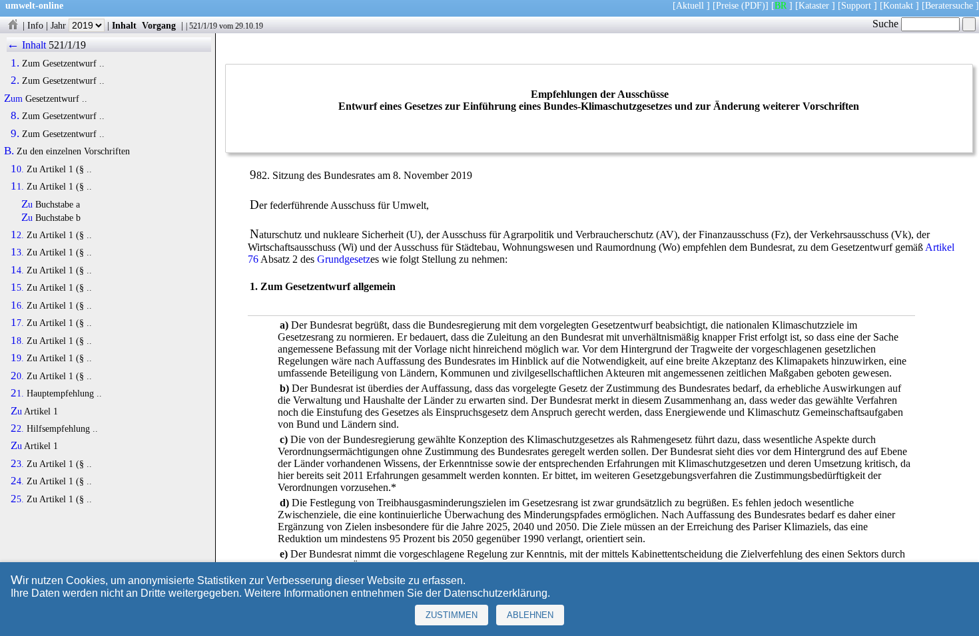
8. (15, 115)
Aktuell (690, 5)
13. (17, 252)
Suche (886, 23)
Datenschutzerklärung (495, 593)
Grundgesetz (343, 259)
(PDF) (753, 5)
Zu (27, 204)
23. (17, 463)
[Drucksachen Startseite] (12, 25)
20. (17, 376)
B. (9, 151)
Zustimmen (452, 615)
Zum (13, 98)
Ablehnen (530, 615)
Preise (727, 5)
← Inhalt (26, 45)
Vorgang (158, 25)
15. (17, 287)
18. (17, 340)
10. (17, 169)
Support (856, 5)
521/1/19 (203, 26)
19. (17, 358)
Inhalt (124, 25)
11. (17, 186)
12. (17, 235)
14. (17, 270)
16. (17, 305)
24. (17, 481)
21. (17, 393)
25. (17, 499)
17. (17, 322)
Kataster (814, 5)
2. (15, 80)
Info (35, 25)
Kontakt (898, 5)
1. (15, 63)
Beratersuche (949, 5)
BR (781, 5)
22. (17, 428)
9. (15, 133)
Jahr (60, 25)
